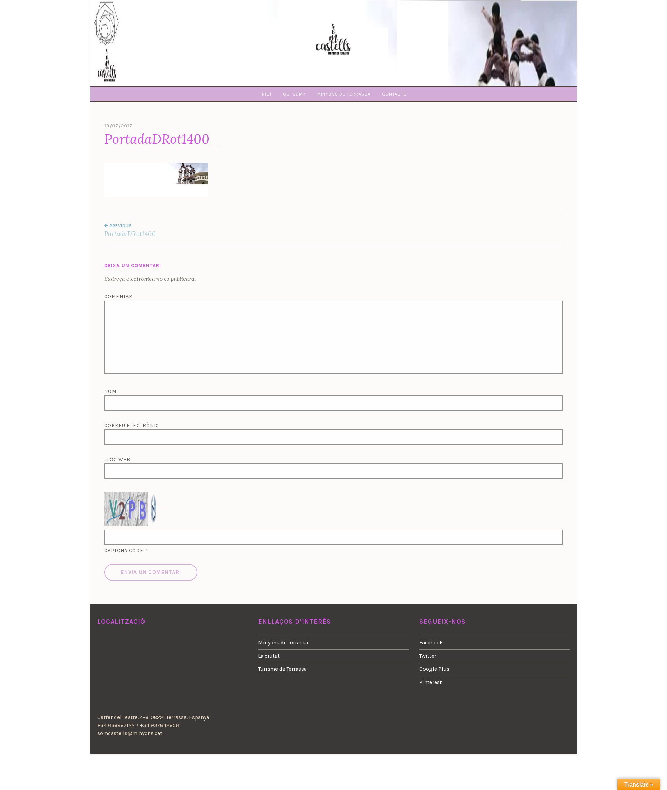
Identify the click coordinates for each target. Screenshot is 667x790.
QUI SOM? (294, 94)
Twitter (427, 656)
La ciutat (269, 656)
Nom (110, 391)
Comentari (119, 296)
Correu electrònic (131, 425)
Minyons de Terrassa (283, 643)
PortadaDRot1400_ (132, 230)
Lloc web (117, 459)
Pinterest (430, 682)
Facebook (431, 643)
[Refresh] (154, 522)
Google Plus (434, 669)
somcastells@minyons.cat (129, 733)
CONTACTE (394, 94)
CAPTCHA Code (123, 550)
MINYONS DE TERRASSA (343, 94)
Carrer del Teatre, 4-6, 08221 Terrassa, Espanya (153, 717)
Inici (266, 94)
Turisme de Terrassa (282, 669)
